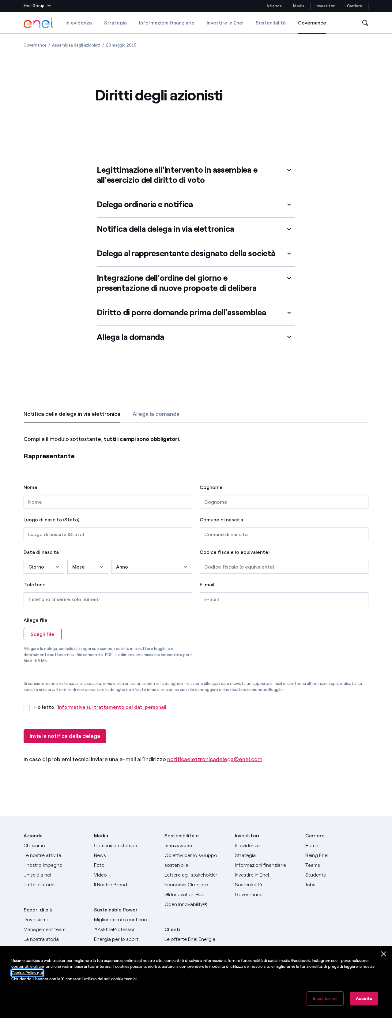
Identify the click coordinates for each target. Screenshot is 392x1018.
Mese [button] (78, 567)
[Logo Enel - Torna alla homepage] (39, 22)
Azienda (274, 6)
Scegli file (42, 634)
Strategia (115, 23)
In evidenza (79, 23)
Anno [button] (122, 567)
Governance (312, 27)
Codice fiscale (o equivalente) (235, 552)
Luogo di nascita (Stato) (51, 519)
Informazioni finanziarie (166, 23)
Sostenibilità (271, 23)
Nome (30, 487)
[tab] (72, 414)
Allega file (35, 620)
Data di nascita (41, 552)
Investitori (326, 6)
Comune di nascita (221, 519)
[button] (37, 6)
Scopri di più (38, 910)
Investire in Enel (225, 23)
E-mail (207, 584)
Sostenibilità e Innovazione (181, 840)
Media (298, 6)
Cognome (211, 487)
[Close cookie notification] (383, 954)
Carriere (355, 6)
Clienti (172, 929)
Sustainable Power (116, 910)
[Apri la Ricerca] (365, 23)
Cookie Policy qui (27, 973)
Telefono (35, 584)
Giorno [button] (36, 567)
